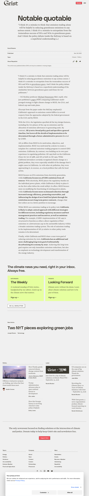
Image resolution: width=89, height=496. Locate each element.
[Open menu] (84, 3)
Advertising (57, 461)
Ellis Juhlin (32, 396)
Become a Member (59, 459)
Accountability (7, 461)
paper (33, 100)
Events (56, 457)
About (30, 454)
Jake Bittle (75, 378)
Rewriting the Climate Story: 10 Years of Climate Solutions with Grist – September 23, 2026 (79, 387)
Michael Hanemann (46, 97)
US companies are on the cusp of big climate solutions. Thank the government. (79, 371)
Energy (5, 454)
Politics (5, 457)
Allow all (69, 492)
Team (30, 457)
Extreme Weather (7, 464)
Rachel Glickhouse (77, 411)
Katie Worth (33, 378)
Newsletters (57, 454)
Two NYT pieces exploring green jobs (40, 327)
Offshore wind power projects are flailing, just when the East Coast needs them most (13, 383)
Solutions (5, 459)
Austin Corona (10, 389)
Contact (31, 459)
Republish (57, 464)
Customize (43, 492)
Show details (75, 487)
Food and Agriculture (9, 466)
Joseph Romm (12, 333)
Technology (21, 333)
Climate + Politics (76, 57)
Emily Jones (32, 410)
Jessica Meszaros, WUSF (36, 376)
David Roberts (12, 48)
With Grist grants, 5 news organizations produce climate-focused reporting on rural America (79, 404)
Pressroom (32, 466)
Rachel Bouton (50, 383)
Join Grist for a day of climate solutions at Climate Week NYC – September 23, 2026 (57, 378)
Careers (31, 461)
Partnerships (32, 464)
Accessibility (58, 466)
